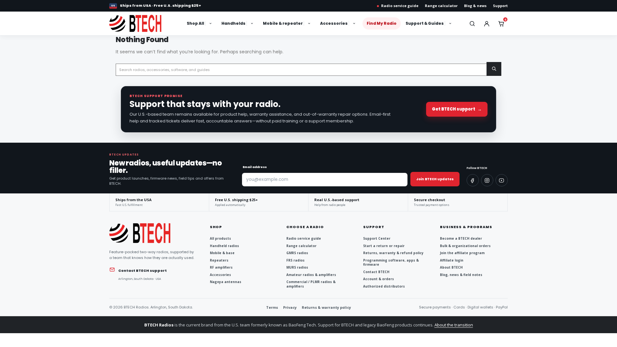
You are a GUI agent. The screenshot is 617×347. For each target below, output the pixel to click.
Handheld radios (224, 246)
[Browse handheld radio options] (252, 23)
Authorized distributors (384, 286)
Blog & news (475, 5)
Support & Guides (425, 23)
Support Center (376, 238)
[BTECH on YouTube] (502, 180)
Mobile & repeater (283, 23)
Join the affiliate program (462, 253)
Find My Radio (382, 23)
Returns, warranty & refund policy (393, 253)
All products (220, 238)
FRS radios (295, 260)
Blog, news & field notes (461, 275)
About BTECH (451, 267)
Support (500, 5)
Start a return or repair (384, 246)
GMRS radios (297, 253)
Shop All (195, 23)
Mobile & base (222, 253)
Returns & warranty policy (326, 307)
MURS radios (297, 267)
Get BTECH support (457, 109)
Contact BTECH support (142, 270)
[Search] (494, 69)
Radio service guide (399, 5)
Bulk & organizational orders (465, 246)
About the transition (453, 325)
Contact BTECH (376, 272)
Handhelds (233, 23)
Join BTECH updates (435, 179)
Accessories (334, 23)
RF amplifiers (221, 267)
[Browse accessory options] (355, 23)
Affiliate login (451, 260)
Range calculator (441, 5)
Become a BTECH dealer (461, 238)
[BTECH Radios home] (142, 23)
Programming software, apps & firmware (391, 262)
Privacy (290, 307)
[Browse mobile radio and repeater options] (310, 23)
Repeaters (219, 260)
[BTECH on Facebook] (473, 180)
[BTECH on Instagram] (487, 180)
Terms (272, 307)
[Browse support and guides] (451, 23)
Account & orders (378, 279)
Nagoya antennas (225, 282)
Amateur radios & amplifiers (311, 275)
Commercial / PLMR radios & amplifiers (310, 284)
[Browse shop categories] (211, 23)
